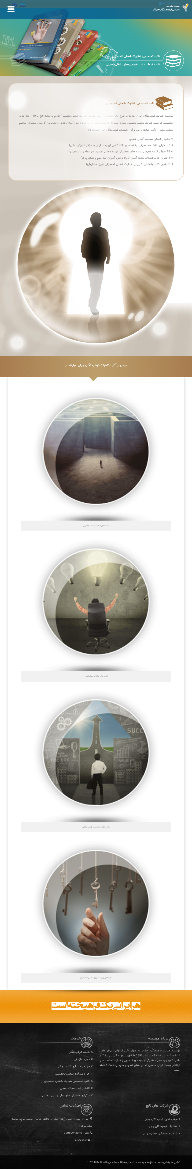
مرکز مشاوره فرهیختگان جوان (161, 1119)
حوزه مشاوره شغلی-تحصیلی (72, 1074)
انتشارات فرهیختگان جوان (162, 1126)
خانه (158, 65)
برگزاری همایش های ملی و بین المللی (66, 1095)
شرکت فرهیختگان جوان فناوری (160, 1134)
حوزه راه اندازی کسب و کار (74, 1066)
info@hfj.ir (80, 1140)
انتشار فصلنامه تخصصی (75, 1088)
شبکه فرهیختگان (79, 1052)
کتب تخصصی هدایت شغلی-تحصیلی (67, 1081)
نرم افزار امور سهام (167, 1141)
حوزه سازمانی (82, 1059)
